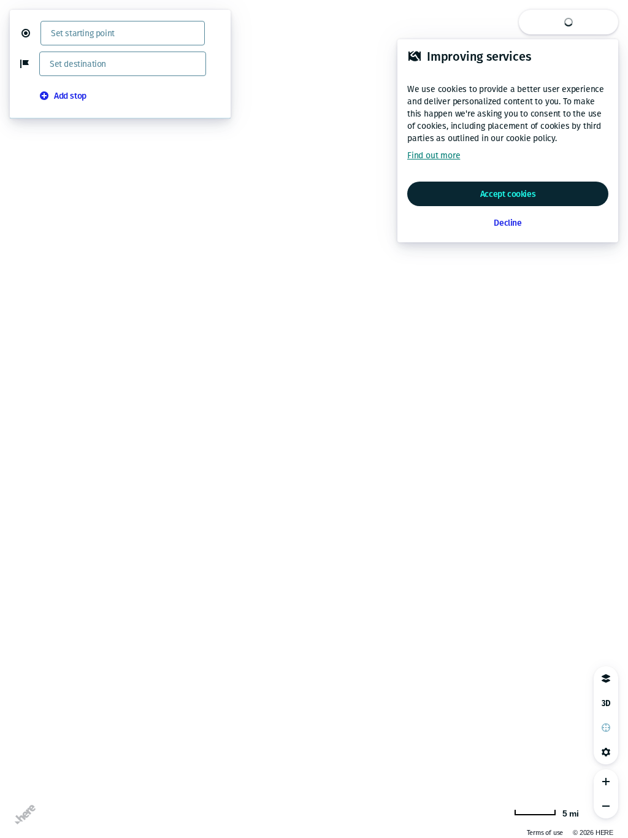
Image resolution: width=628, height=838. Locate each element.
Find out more (433, 155)
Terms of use (545, 833)
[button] (30, 33)
